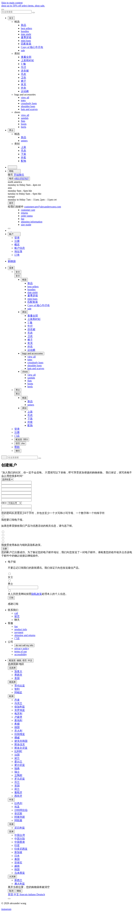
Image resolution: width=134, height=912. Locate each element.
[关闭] (2, 9)
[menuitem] (28, 210)
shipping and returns (24, 635)
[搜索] (12, 167)
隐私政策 (36, 594)
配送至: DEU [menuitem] (22, 439)
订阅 (11, 597)
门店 (17, 638)
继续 (19, 891)
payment (18, 632)
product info (20, 629)
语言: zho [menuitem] (20, 443)
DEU (4, 503)
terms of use (20, 651)
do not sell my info (24, 645)
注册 (5, 548)
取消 (11, 891)
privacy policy (21, 648)
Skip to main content (12, 2)
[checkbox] (67, 516)
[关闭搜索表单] (33, 12)
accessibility (20, 654)
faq (16, 626)
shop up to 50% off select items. (23, 5)
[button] (17, 276)
